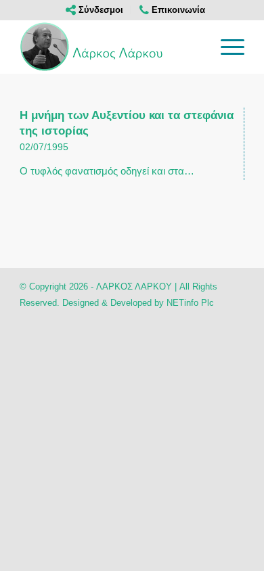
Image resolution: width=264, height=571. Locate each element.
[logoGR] (109, 47)
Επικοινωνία (177, 10)
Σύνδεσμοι (99, 10)
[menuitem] (95, 9)
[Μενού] (225, 47)
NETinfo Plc (190, 303)
